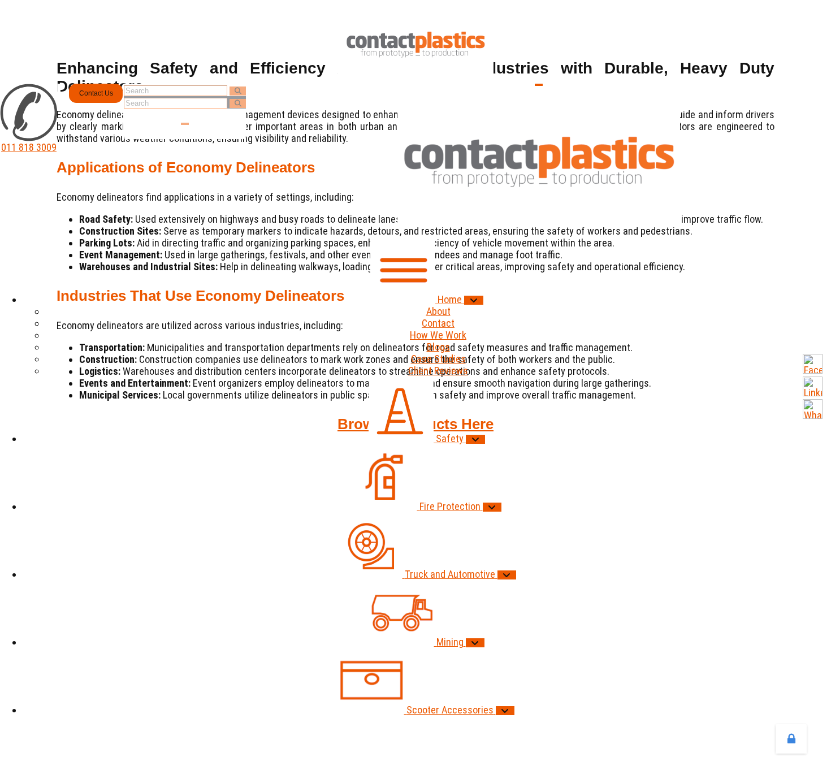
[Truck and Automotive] (507, 574)
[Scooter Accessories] (505, 710)
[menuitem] (426, 299)
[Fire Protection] (492, 507)
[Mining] (475, 642)
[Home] (473, 300)
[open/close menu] (539, 85)
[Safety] (475, 439)
